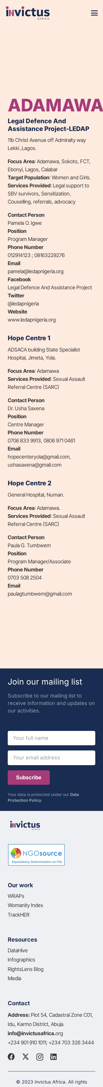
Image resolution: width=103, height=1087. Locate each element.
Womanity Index (25, 905)
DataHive (18, 950)
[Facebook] (11, 1056)
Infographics (21, 960)
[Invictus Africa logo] (27, 13)
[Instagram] (39, 1057)
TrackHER (18, 915)
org (35, 1033)
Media (14, 978)
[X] (25, 1057)
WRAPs (16, 896)
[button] (94, 12)
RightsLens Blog (25, 969)
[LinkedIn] (53, 1056)
